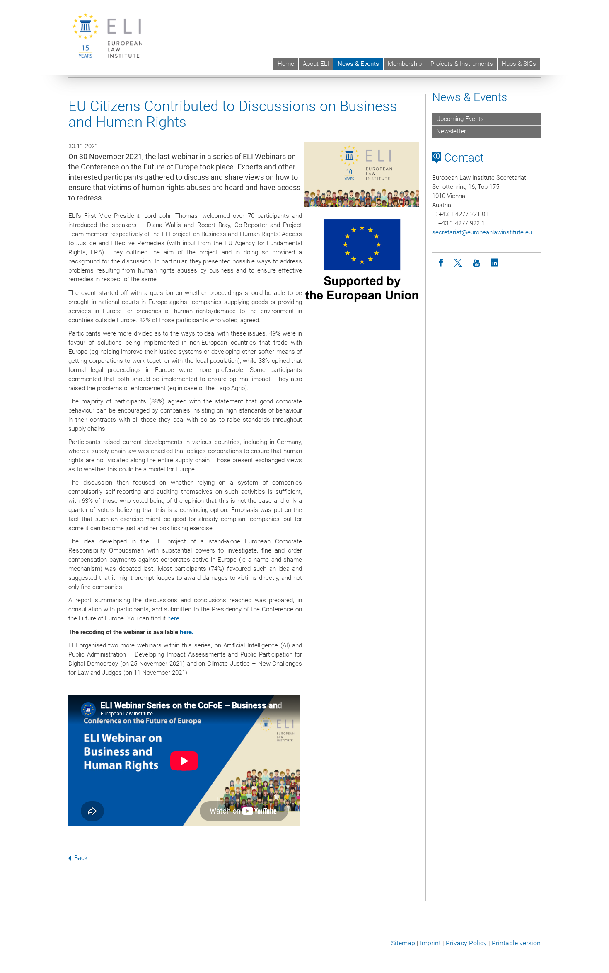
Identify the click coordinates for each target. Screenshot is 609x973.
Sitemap (403, 943)
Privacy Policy (466, 943)
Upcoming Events (460, 119)
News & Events (358, 64)
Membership (405, 64)
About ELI (316, 64)
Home (286, 64)
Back (80, 858)
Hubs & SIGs (519, 64)
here (173, 618)
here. (186, 632)
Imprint (430, 943)
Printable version (516, 943)
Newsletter (451, 131)
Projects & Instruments (461, 64)
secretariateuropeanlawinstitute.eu (482, 232)
